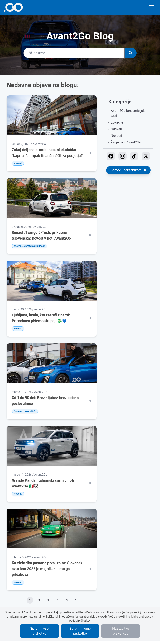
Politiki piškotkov (79, 620)
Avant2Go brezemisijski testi (128, 113)
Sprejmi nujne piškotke (80, 630)
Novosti (116, 136)
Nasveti (116, 129)
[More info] (13, 7)
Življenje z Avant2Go (126, 142)
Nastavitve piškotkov (120, 630)
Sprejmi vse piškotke (39, 630)
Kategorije (119, 102)
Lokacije (117, 122)
